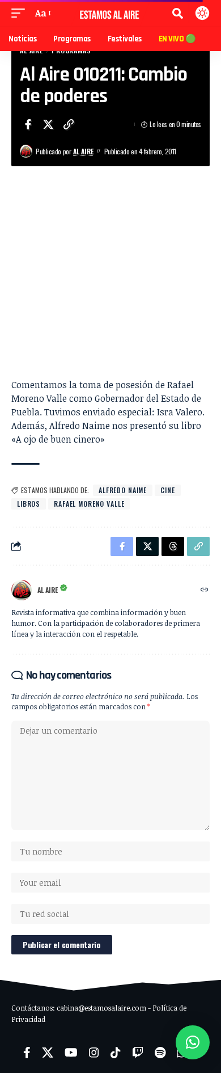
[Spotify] (160, 1052)
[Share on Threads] (173, 546)
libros (28, 503)
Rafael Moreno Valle (89, 503)
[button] (21, 13)
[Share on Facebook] (28, 124)
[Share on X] (48, 124)
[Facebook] (26, 1052)
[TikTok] (116, 1052)
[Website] (204, 590)
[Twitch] (137, 1052)
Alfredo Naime (123, 490)
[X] (47, 1052)
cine (167, 490)
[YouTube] (71, 1052)
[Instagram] (94, 1052)
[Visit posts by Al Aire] (26, 151)
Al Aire (83, 151)
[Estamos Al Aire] (110, 13)
